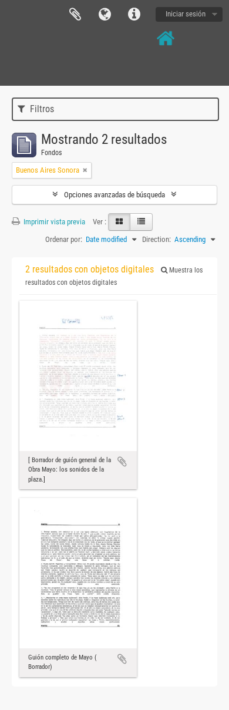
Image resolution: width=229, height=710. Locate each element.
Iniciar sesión (186, 13)
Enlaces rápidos (134, 14)
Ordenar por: (63, 239)
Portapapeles (75, 14)
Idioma (104, 14)
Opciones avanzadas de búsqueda (114, 194)
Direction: (156, 239)
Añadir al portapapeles (122, 461)
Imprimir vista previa (53, 221)
